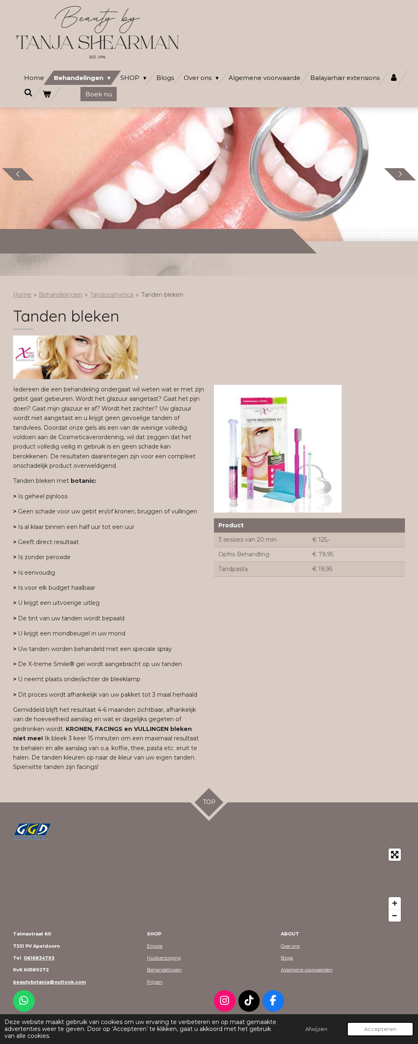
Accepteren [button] (380, 1029)
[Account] (394, 78)
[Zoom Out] (395, 915)
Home (22, 294)
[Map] (209, 885)
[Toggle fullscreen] (395, 855)
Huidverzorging (164, 958)
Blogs (287, 958)
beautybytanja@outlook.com (49, 982)
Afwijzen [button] (316, 1029)
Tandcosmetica (111, 294)
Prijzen (154, 982)
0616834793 (39, 958)
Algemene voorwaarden (307, 970)
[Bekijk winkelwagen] (47, 94)
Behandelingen (60, 294)
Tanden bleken (162, 294)
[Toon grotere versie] (32, 831)
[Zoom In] (395, 903)
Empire (154, 946)
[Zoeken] (28, 93)
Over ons (290, 946)
